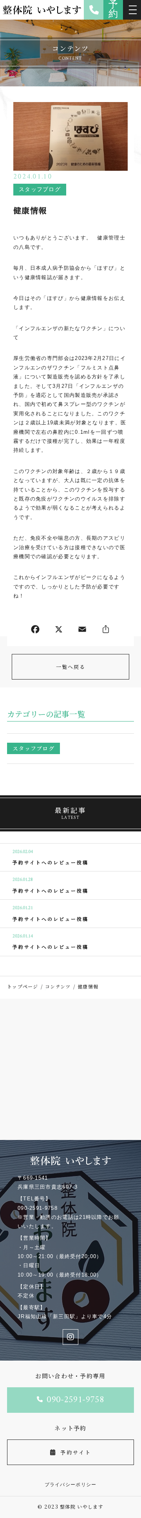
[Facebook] (35, 631)
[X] (59, 631)
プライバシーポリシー (71, 1484)
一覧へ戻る (70, 666)
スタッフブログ (40, 189)
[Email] (82, 631)
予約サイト (75, 1452)
